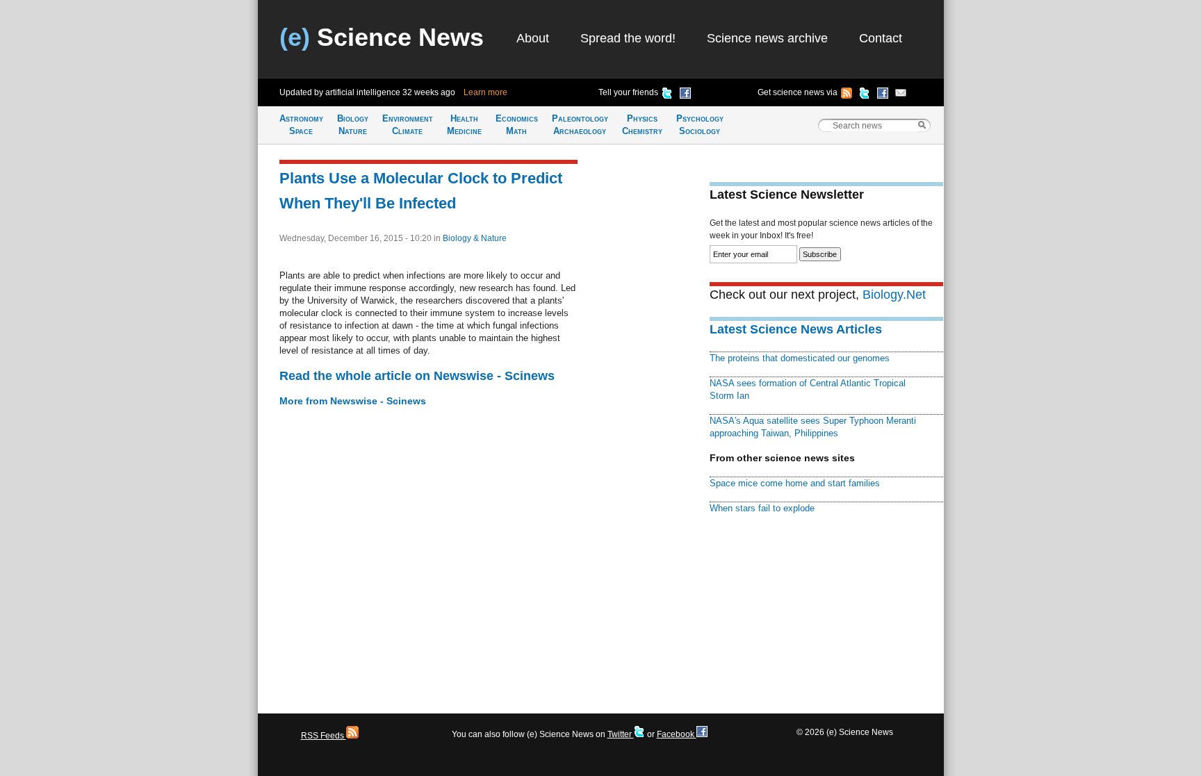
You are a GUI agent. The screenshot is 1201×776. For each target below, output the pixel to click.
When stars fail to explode (762, 508)
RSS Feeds (323, 736)
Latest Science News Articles (796, 329)
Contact (880, 38)
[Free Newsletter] (901, 95)
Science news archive (767, 38)
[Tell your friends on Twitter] (667, 95)
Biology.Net (894, 295)
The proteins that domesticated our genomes (800, 358)
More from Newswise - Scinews (352, 400)
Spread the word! (628, 38)
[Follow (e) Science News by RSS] (847, 95)
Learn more (485, 92)
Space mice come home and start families (795, 483)
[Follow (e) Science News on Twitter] (865, 95)
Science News (381, 37)
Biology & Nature (475, 238)
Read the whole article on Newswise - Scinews (417, 376)
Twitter (620, 734)
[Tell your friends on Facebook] (685, 95)
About (532, 38)
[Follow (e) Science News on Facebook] (883, 95)
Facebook (676, 734)
